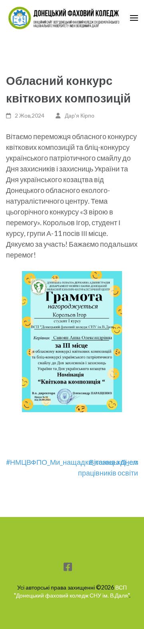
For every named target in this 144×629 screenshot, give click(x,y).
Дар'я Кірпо (79, 115)
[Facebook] (68, 568)
